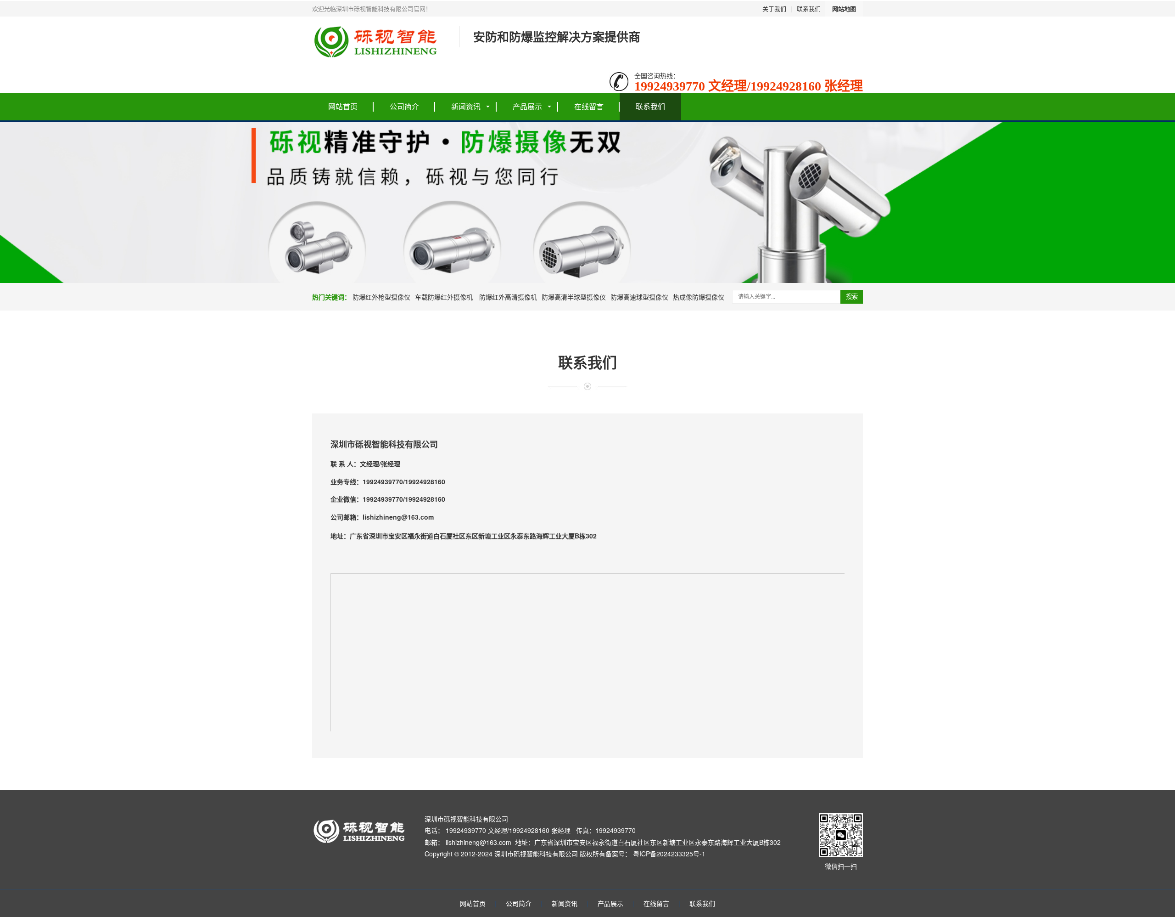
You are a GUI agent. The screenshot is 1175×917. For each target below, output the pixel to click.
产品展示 (527, 106)
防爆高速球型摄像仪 (639, 296)
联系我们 (809, 8)
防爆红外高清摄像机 (507, 296)
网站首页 (343, 106)
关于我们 (774, 8)
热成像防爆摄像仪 (698, 296)
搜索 (852, 296)
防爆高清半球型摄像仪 (574, 296)
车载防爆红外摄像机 (444, 296)
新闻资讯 (466, 106)
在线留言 (589, 106)
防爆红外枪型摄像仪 (381, 296)
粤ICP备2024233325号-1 (669, 853)
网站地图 (844, 8)
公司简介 (404, 106)
